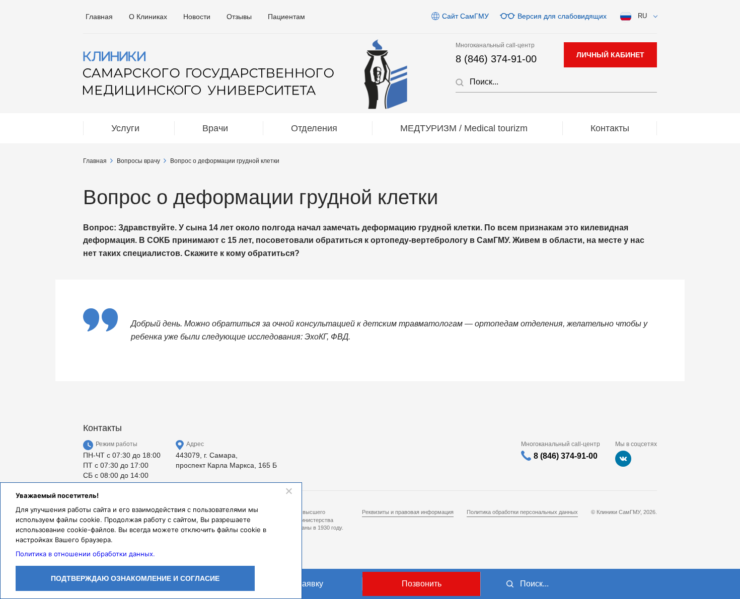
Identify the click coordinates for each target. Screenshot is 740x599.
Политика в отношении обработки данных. (85, 554)
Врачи (215, 128)
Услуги (125, 128)
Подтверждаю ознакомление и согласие (135, 578)
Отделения (314, 128)
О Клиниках (148, 17)
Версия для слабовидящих (562, 16)
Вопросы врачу (138, 160)
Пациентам (286, 17)
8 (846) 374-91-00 (496, 58)
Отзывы (239, 17)
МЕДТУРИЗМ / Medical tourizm (464, 128)
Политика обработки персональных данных (522, 512)
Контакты (609, 128)
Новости (196, 17)
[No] (288, 491)
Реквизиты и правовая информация (408, 512)
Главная (99, 17)
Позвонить (421, 583)
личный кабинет (610, 55)
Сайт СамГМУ (465, 16)
